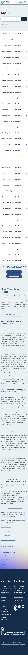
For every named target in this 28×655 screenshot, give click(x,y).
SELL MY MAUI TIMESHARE (8, 314)
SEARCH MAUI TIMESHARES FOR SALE (11, 317)
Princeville (4, 566)
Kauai (3, 557)
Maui (2, 562)
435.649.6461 (4, 611)
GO (23, 19)
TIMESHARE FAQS (18, 597)
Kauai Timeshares (5, 535)
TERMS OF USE (15, 644)
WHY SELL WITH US (6, 588)
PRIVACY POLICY (5, 644)
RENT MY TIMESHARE (20, 592)
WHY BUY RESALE (5, 586)
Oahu (2, 565)
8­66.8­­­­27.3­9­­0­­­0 (4, 609)
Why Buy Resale (5, 501)
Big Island (4, 555)
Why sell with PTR (20, 512)
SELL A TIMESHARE (19, 588)
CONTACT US (4, 606)
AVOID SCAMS (4, 595)
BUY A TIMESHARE (19, 586)
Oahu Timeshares (5, 531)
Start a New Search (14, 276)
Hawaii (3, 308)
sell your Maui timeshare (15, 508)
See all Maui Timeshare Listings (7, 546)
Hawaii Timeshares (6, 527)
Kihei (2, 558)
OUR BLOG (3, 597)
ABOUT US (3, 590)
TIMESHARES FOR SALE (20, 595)
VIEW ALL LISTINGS (5, 27)
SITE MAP (22, 644)
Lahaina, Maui (5, 559)
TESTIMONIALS (5, 592)
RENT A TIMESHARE (19, 590)
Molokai (3, 564)
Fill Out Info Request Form (14, 272)
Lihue (2, 561)
